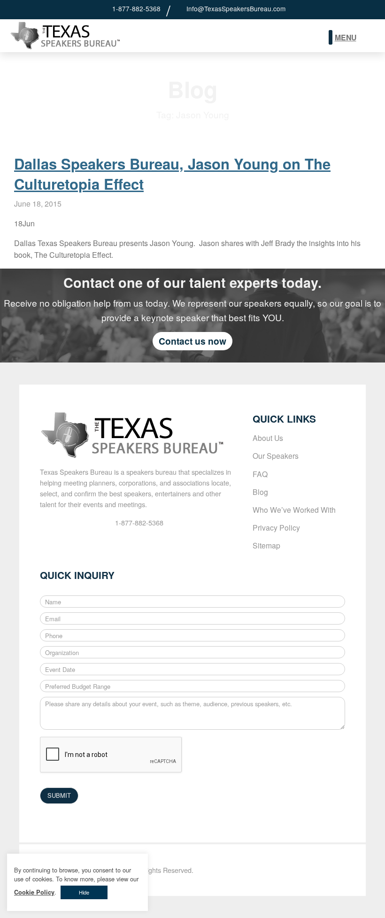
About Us (268, 437)
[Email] (179, 8)
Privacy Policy (276, 527)
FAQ (260, 474)
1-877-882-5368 (136, 8)
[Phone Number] (105, 8)
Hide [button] (84, 892)
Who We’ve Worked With (294, 509)
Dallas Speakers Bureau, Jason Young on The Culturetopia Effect (172, 173)
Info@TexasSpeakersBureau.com (235, 8)
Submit (369, 38)
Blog (260, 491)
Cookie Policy (34, 892)
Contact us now (192, 340)
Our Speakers (276, 455)
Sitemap (266, 545)
